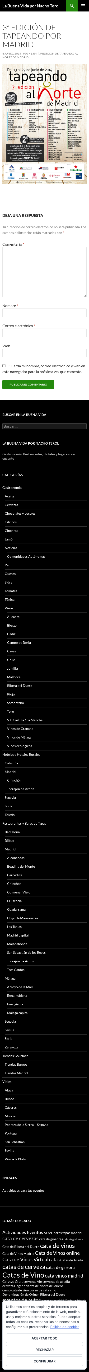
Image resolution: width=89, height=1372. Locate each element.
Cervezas (11, 505)
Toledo (10, 815)
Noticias (11, 548)
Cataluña (11, 763)
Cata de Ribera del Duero (20, 1247)
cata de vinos (57, 1245)
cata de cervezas (20, 1238)
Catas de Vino (23, 1275)
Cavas (11, 651)
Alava (9, 1090)
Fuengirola (15, 1004)
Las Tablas (14, 927)
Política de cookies (64, 1327)
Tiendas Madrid (16, 1073)
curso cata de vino (15, 1290)
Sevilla (9, 1030)
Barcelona (12, 832)
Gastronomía (12, 487)
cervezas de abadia (56, 1281)
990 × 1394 (30, 53)
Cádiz (11, 634)
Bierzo (12, 625)
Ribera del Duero (19, 685)
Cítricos (11, 522)
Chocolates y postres (20, 513)
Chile (11, 660)
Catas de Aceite (71, 1260)
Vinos (9, 608)
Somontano (15, 703)
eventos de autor (21, 1300)
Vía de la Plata (15, 1159)
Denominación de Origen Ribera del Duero (33, 1294)
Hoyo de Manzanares (22, 918)
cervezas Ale (32, 1281)
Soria (8, 806)
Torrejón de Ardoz (20, 789)
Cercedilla (14, 875)
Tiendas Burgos (16, 1064)
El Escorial (15, 901)
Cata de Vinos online (57, 1253)
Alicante (13, 617)
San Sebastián (15, 1142)
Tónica (9, 599)
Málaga (10, 978)
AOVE (48, 1233)
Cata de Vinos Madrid (18, 1253)
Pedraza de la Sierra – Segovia (26, 1125)
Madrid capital (18, 935)
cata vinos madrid (64, 1275)
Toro (10, 711)
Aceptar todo (44, 1338)
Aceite (9, 496)
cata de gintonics (73, 1239)
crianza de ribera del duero (43, 1286)
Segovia (10, 797)
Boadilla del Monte (21, 866)
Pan (7, 565)
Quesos (10, 574)
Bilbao (9, 840)
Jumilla (12, 668)
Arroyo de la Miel (20, 987)
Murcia (10, 1116)
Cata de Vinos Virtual (25, 1259)
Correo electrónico (18, 325)
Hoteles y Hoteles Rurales (21, 754)
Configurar (45, 1361)
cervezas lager (12, 1286)
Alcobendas (15, 858)
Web (6, 345)
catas (54, 1259)
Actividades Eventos (22, 1232)
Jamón (9, 539)
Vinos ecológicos (19, 746)
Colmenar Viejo (18, 892)
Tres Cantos (15, 970)
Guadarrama (16, 909)
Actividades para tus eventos (23, 1190)
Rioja (11, 694)
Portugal (11, 1133)
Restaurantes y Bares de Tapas (24, 823)
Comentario (13, 244)
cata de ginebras (51, 1239)
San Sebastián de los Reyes (26, 952)
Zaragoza (11, 1047)
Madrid (10, 772)
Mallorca (13, 677)
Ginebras (11, 531)
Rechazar (45, 1350)
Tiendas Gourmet (15, 1056)
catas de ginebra (60, 1267)
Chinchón (14, 780)
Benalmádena (17, 995)
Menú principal (83, 5)
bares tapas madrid (68, 1233)
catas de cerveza (23, 1266)
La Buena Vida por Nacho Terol (31, 5)
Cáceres (11, 1107)
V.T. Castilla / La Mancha (24, 720)
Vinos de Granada (20, 729)
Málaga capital (17, 1013)
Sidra (8, 582)
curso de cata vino (43, 1290)
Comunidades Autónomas (26, 556)
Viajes (6, 1082)
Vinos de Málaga (19, 737)
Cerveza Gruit (12, 1281)
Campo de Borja (19, 642)
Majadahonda (17, 944)
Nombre (10, 305)
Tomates (11, 591)
